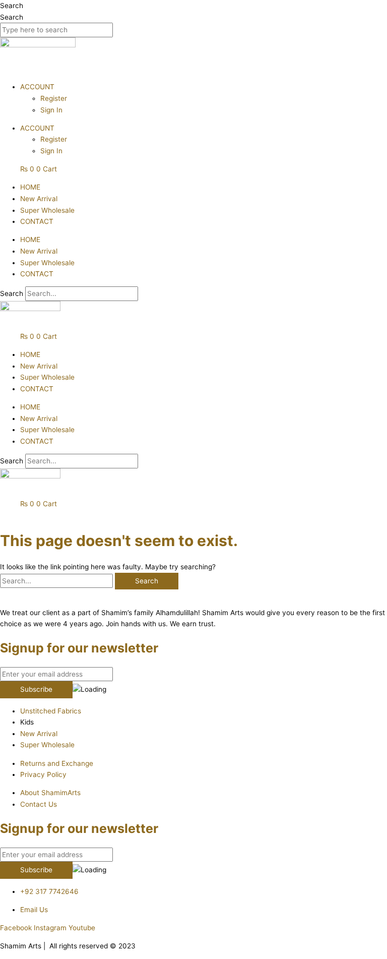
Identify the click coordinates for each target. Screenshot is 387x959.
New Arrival (38, 199)
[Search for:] (57, 581)
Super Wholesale (47, 210)
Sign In (51, 110)
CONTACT (36, 221)
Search (11, 6)
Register (53, 98)
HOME (30, 187)
